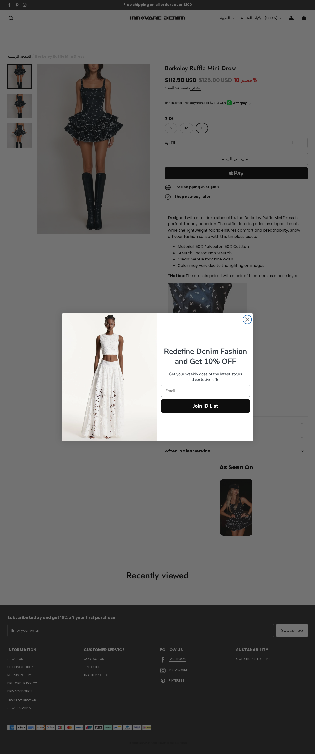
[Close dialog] (247, 319)
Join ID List (205, 406)
